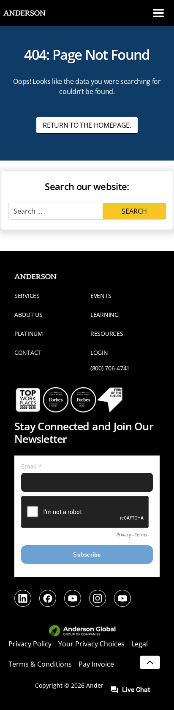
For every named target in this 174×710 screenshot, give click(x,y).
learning (104, 315)
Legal (139, 643)
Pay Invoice (96, 664)
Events (100, 296)
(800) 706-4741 (110, 368)
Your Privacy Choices (91, 643)
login (99, 352)
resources (106, 334)
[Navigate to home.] (31, 13)
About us (28, 315)
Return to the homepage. (87, 125)
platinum (28, 334)
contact (27, 352)
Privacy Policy (30, 643)
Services (27, 296)
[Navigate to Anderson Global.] (87, 631)
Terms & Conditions (40, 664)
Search (134, 211)
